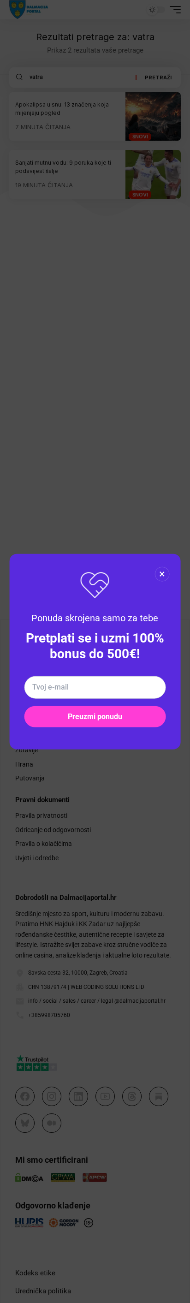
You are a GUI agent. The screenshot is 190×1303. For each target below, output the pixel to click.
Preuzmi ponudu (95, 716)
